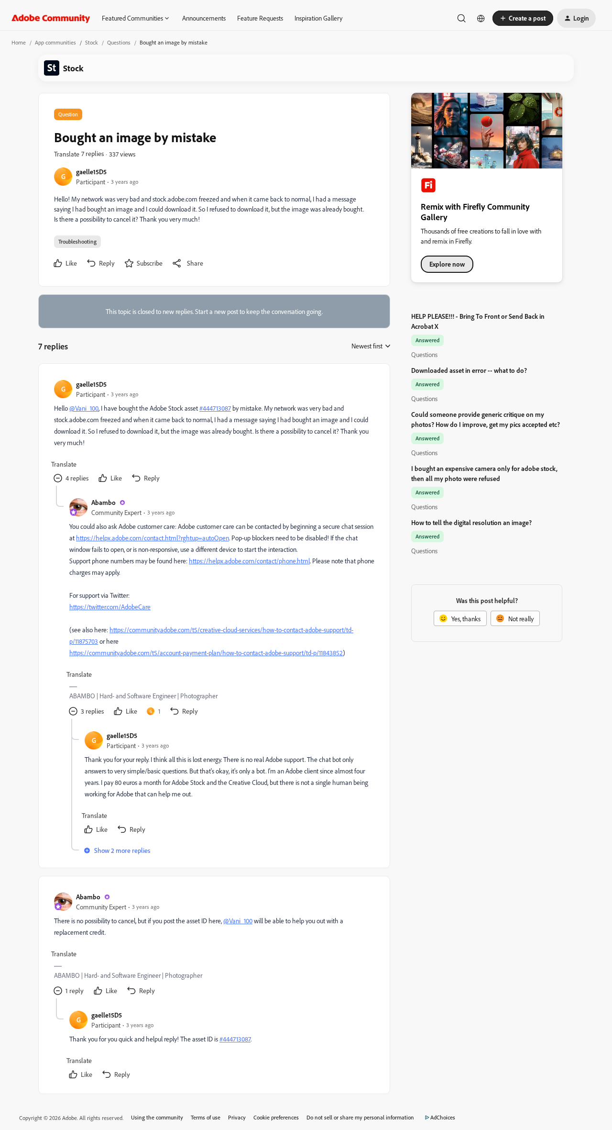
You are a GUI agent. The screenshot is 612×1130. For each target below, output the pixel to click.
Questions (119, 42)
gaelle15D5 (91, 172)
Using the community (157, 1117)
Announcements (204, 18)
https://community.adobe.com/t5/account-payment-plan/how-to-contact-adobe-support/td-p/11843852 (206, 653)
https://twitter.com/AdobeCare (110, 607)
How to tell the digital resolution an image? (471, 522)
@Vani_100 (83, 408)
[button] (522, 18)
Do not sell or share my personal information (360, 1117)
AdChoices (442, 1117)
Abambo (103, 502)
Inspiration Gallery (318, 18)
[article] (213, 432)
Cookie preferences (276, 1117)
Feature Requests (260, 18)
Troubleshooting (77, 241)
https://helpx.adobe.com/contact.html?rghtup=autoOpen (152, 538)
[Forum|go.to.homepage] (50, 18)
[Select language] (481, 18)
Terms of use (205, 1117)
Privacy (237, 1117)
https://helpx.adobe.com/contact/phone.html (249, 561)
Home (18, 42)
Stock (91, 42)
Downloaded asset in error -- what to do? (469, 370)
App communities (55, 42)
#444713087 (215, 408)
